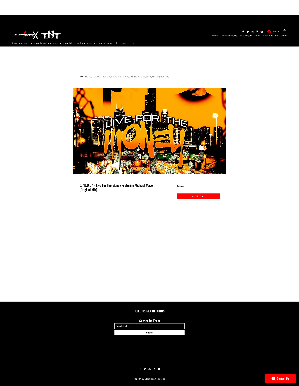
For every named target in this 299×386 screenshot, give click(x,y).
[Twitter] (144, 368)
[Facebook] (140, 368)
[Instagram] (154, 368)
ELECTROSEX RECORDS (150, 310)
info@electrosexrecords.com (25, 43)
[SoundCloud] (149, 368)
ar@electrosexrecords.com (55, 43)
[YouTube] (158, 368)
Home (83, 76)
